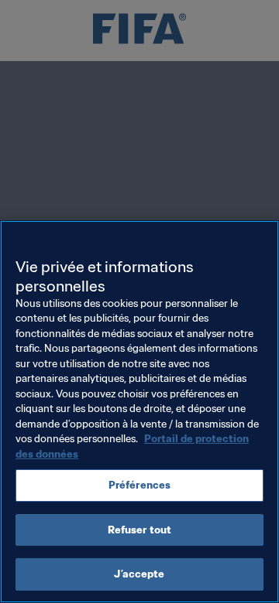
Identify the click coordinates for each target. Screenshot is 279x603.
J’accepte (139, 574)
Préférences (139, 485)
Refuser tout (140, 530)
